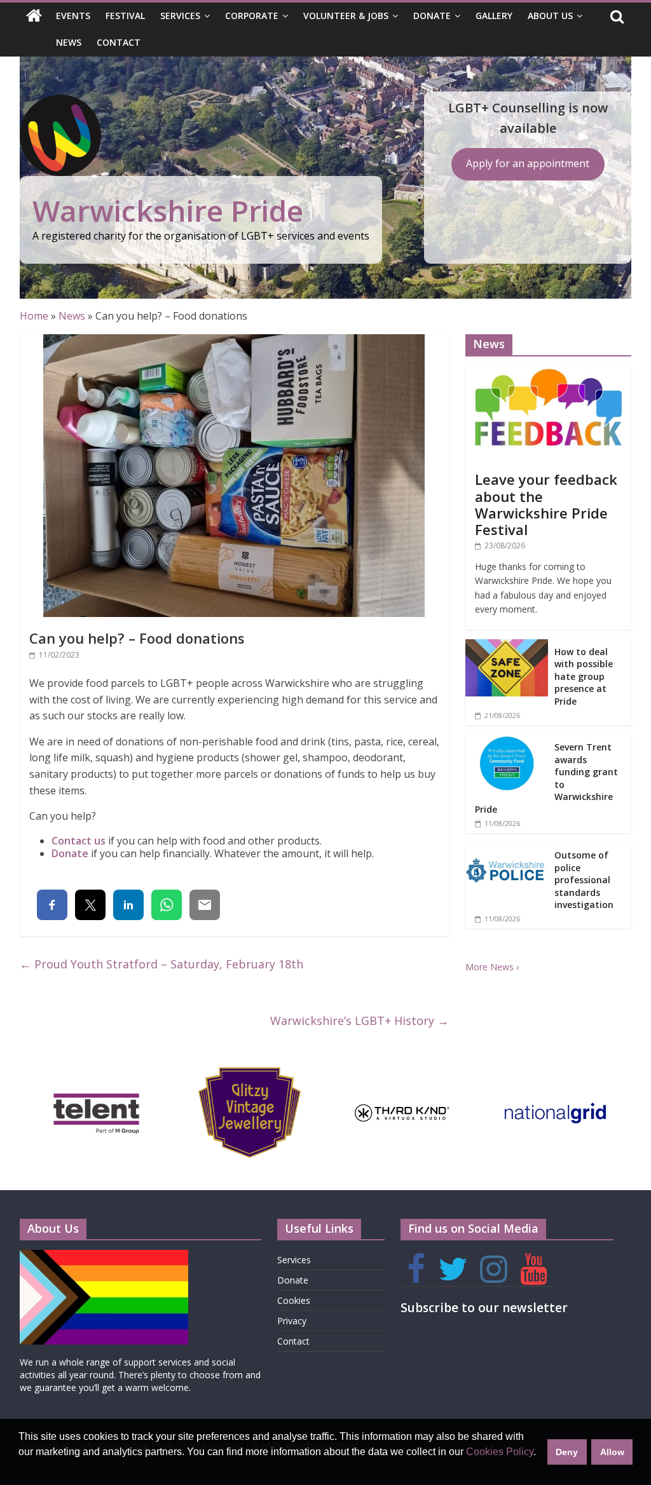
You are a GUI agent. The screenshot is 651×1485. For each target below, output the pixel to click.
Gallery (494, 16)
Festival (125, 16)
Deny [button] (567, 1452)
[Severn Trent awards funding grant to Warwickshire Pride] (506, 741)
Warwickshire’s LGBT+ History (359, 1020)
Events (73, 16)
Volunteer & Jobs (345, 16)
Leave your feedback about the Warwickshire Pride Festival (546, 504)
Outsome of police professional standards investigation (583, 880)
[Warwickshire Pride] (34, 17)
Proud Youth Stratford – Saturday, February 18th (161, 964)
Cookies (293, 1300)
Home (34, 316)
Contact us (78, 841)
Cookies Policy (499, 1451)
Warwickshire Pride (167, 210)
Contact (118, 42)
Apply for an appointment (527, 163)
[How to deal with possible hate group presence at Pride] (506, 646)
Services (180, 16)
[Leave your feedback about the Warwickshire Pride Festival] (548, 373)
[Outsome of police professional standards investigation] (506, 849)
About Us (550, 16)
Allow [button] (612, 1452)
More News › (492, 967)
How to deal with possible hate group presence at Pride (583, 676)
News (68, 42)
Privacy (291, 1321)
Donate (432, 16)
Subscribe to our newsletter (484, 1307)
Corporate (251, 16)
